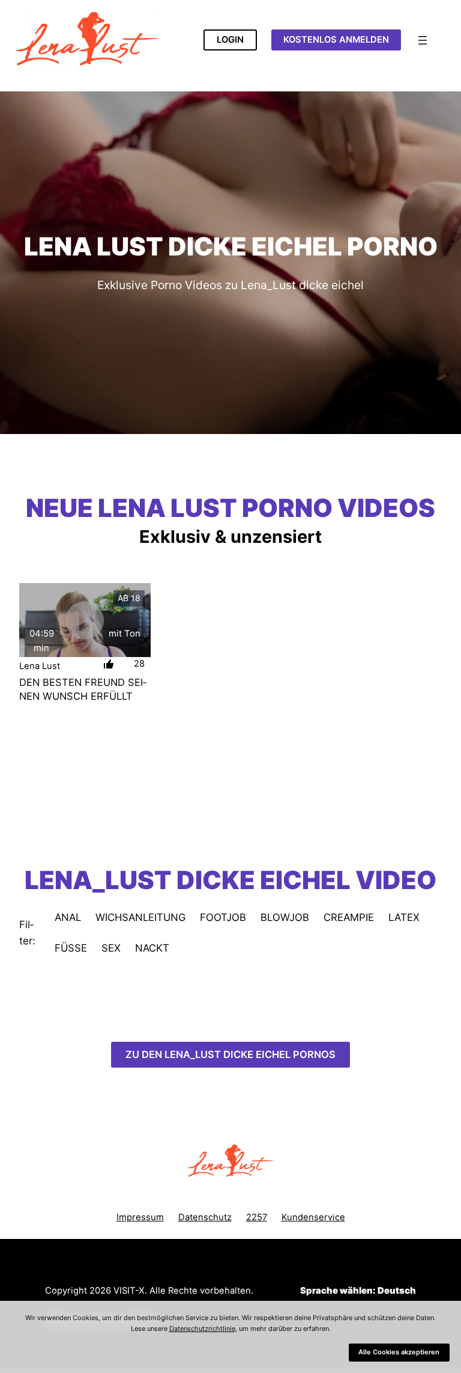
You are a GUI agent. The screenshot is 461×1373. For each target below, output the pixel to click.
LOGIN (230, 39)
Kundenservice (313, 1217)
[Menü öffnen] (422, 40)
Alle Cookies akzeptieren (398, 1352)
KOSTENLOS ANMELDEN (336, 39)
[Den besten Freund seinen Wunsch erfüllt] (85, 620)
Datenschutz (205, 1217)
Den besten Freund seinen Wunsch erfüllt (82, 689)
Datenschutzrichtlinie (202, 1328)
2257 (256, 1217)
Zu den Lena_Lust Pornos (230, 1054)
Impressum (140, 1217)
